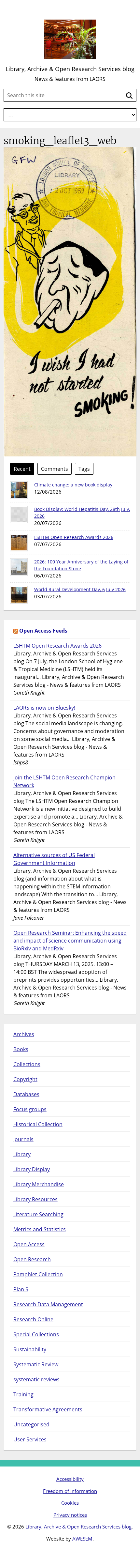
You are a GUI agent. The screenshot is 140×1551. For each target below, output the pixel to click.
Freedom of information (70, 1491)
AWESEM (82, 1538)
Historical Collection (38, 1124)
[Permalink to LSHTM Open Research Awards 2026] (19, 542)
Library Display (31, 1169)
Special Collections (36, 1334)
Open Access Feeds (43, 630)
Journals (23, 1139)
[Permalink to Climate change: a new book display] (19, 490)
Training (23, 1394)
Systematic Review (35, 1364)
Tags (84, 468)
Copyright (25, 1079)
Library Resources (35, 1199)
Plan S (20, 1289)
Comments (54, 468)
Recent (22, 468)
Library (22, 1154)
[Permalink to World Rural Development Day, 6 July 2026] (19, 595)
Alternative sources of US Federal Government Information (54, 859)
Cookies (70, 1502)
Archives (23, 1034)
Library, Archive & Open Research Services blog (70, 69)
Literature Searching (38, 1214)
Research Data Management (48, 1304)
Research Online (33, 1319)
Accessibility (70, 1479)
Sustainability (29, 1349)
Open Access (29, 1244)
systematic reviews (36, 1379)
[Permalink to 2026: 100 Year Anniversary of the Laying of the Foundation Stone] (19, 567)
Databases (26, 1094)
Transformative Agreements (47, 1409)
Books (20, 1049)
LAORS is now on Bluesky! (44, 707)
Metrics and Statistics (39, 1229)
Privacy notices (70, 1515)
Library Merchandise (38, 1184)
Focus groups (30, 1109)
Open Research (32, 1259)
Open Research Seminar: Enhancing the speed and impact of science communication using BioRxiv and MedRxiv (70, 940)
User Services (30, 1439)
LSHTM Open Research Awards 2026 (73, 537)
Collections (26, 1064)
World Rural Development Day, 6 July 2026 (80, 589)
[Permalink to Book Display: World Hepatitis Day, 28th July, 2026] (19, 514)
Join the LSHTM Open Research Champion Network (64, 781)
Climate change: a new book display (73, 485)
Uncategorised (31, 1424)
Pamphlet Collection (38, 1274)
